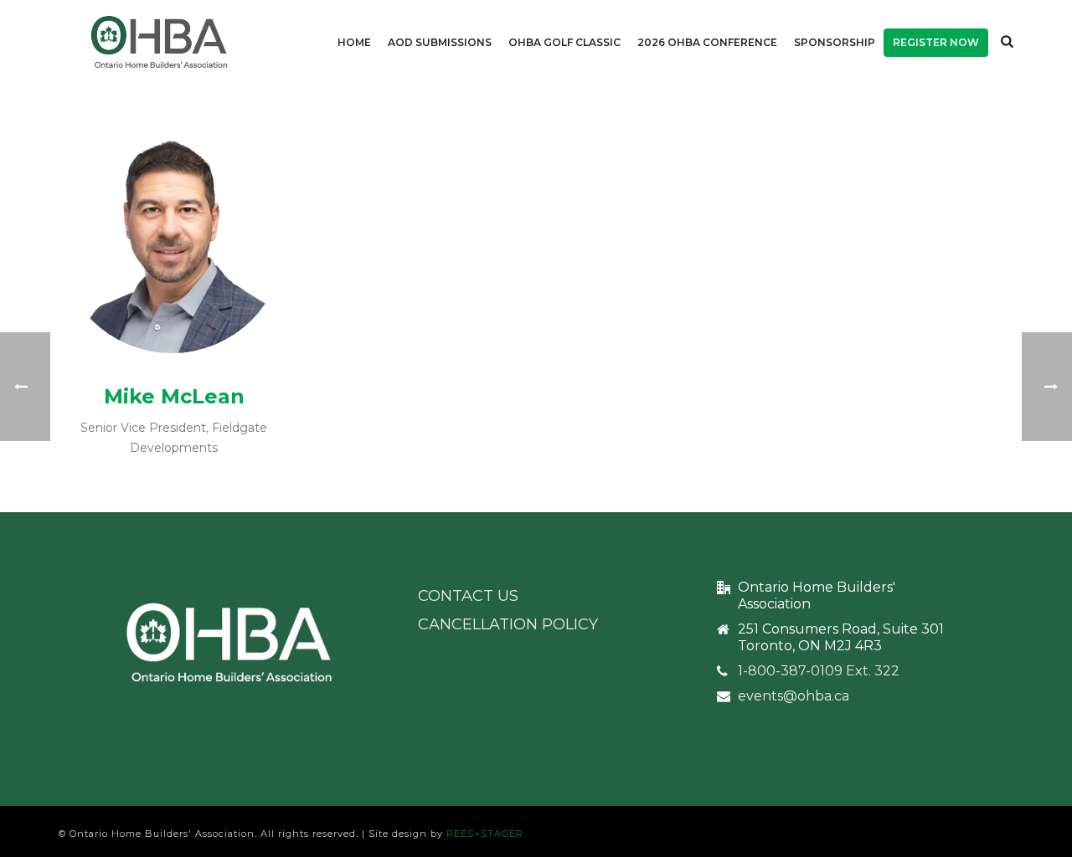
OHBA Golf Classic (564, 42)
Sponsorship (834, 42)
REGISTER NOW (936, 42)
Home (354, 42)
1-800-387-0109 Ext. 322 (818, 671)
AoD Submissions (440, 42)
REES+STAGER (484, 833)
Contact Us (468, 596)
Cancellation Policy (508, 624)
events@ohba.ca (793, 696)
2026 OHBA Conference (707, 42)
